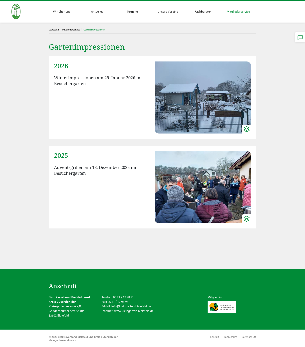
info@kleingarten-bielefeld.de (131, 306)
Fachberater (203, 12)
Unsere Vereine (167, 12)
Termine (132, 12)
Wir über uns (61, 12)
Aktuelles (97, 12)
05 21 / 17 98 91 (123, 297)
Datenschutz (248, 337)
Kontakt (214, 337)
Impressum (230, 337)
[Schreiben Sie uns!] (300, 37)
